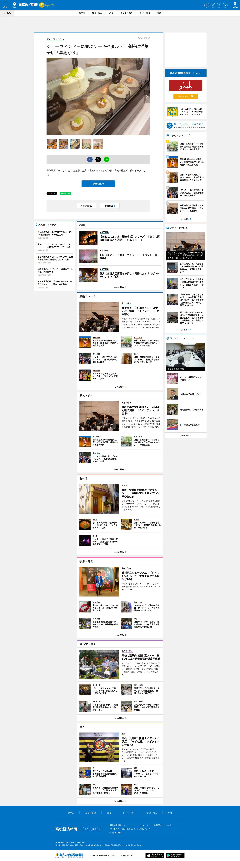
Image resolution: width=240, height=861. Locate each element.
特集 (159, 12)
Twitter (213, 5)
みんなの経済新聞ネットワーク (69, 855)
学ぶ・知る (145, 12)
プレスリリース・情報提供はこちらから (155, 825)
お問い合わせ (144, 829)
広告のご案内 (115, 832)
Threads (225, 5)
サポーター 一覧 (185, 96)
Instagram (219, 5)
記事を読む (98, 183)
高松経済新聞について (119, 825)
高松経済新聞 (25, 5)
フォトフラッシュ (55, 39)
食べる (82, 12)
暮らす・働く (126, 12)
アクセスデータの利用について (123, 829)
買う (111, 12)
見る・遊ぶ (97, 12)
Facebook (206, 5)
